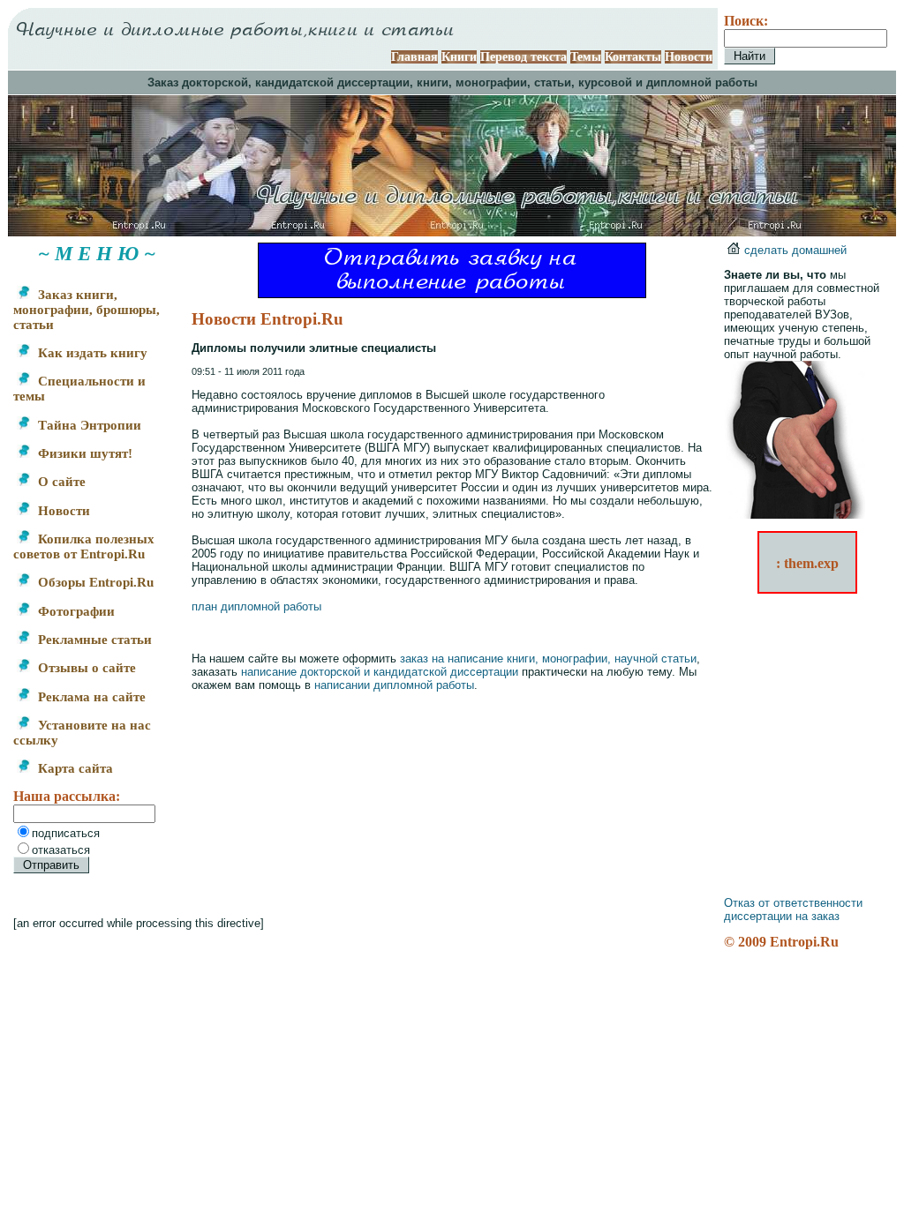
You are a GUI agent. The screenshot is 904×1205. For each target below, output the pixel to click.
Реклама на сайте (90, 697)
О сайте (60, 482)
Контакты (633, 57)
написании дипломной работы (394, 685)
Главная (414, 57)
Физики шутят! (83, 453)
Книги (459, 57)
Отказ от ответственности (793, 902)
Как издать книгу (90, 353)
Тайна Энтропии (87, 425)
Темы (585, 57)
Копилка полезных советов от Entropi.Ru (83, 546)
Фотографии (74, 611)
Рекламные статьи (93, 639)
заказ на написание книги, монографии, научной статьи (548, 658)
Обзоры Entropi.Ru (94, 582)
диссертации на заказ (782, 916)
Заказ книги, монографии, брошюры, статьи (86, 310)
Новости (688, 57)
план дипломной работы (256, 606)
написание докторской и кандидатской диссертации (379, 671)
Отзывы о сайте (85, 668)
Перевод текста (523, 57)
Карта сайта (73, 768)
